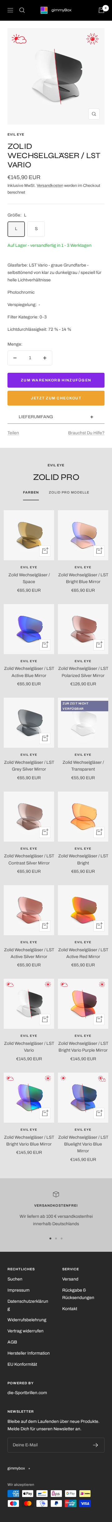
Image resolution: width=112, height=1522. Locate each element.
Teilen (13, 433)
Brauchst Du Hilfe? (86, 433)
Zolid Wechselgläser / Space (29, 578)
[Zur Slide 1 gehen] (50, 1238)
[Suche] (22, 10)
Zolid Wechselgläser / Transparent (83, 766)
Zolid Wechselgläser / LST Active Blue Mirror (29, 672)
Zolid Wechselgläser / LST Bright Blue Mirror (83, 578)
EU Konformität (22, 1364)
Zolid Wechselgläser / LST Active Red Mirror (83, 953)
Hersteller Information (28, 1353)
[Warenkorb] (101, 10)
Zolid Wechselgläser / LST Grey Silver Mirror (29, 766)
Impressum (18, 1290)
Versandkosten (50, 185)
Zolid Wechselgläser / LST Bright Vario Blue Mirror (29, 1140)
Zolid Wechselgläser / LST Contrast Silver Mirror (29, 859)
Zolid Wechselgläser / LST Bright (83, 859)
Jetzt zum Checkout (56, 398)
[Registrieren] (95, 1445)
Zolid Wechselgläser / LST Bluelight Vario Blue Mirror (83, 1144)
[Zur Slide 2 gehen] (56, 1238)
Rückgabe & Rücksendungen (78, 1294)
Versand (70, 1279)
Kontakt (69, 1308)
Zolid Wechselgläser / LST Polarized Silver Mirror (83, 672)
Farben (31, 492)
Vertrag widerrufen (25, 1331)
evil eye (15, 134)
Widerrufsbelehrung (26, 1320)
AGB (12, 1342)
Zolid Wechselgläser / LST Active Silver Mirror (29, 953)
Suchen (14, 1279)
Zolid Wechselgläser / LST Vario (29, 1047)
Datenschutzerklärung (27, 1305)
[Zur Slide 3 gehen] (62, 1238)
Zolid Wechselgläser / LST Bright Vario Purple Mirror (83, 1047)
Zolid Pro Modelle (69, 492)
